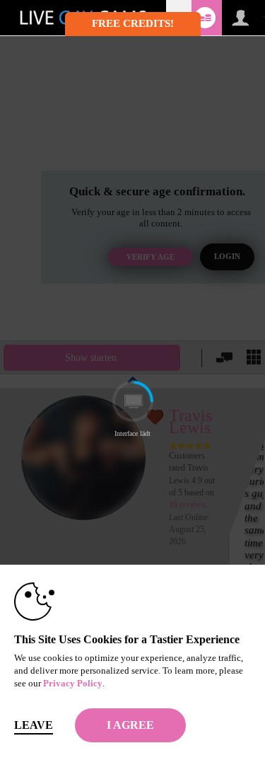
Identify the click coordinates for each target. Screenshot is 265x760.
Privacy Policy (72, 683)
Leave (33, 725)
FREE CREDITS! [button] (133, 23)
